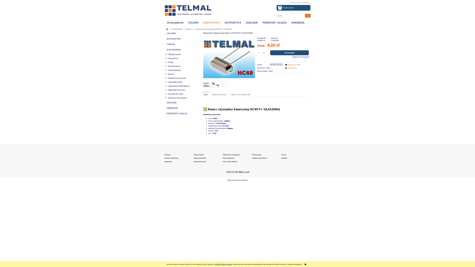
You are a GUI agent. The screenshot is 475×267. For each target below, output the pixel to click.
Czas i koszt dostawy (230, 161)
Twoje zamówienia (200, 158)
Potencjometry (174, 70)
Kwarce (171, 74)
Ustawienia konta (200, 161)
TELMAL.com (242, 171)
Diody (170, 62)
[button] (293, 65)
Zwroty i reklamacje (171, 158)
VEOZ (268, 68)
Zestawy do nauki (175, 94)
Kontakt (284, 158)
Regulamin (168, 161)
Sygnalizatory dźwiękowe (179, 86)
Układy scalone (174, 54)
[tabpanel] (256, 120)
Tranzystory (173, 58)
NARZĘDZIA (172, 108)
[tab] (206, 94)
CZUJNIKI (171, 33)
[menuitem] (175, 22)
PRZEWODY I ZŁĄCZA (177, 113)
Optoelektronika (175, 82)
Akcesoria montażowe (177, 98)
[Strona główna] (188, 10)
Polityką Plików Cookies (223, 264)
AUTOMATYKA (174, 38)
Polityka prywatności (259, 158)
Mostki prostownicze (177, 78)
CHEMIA (171, 44)
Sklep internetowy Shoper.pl (237, 180)
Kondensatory (174, 66)
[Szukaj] (307, 16)
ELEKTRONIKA (174, 49)
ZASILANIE (172, 102)
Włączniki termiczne (176, 90)
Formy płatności (228, 158)
